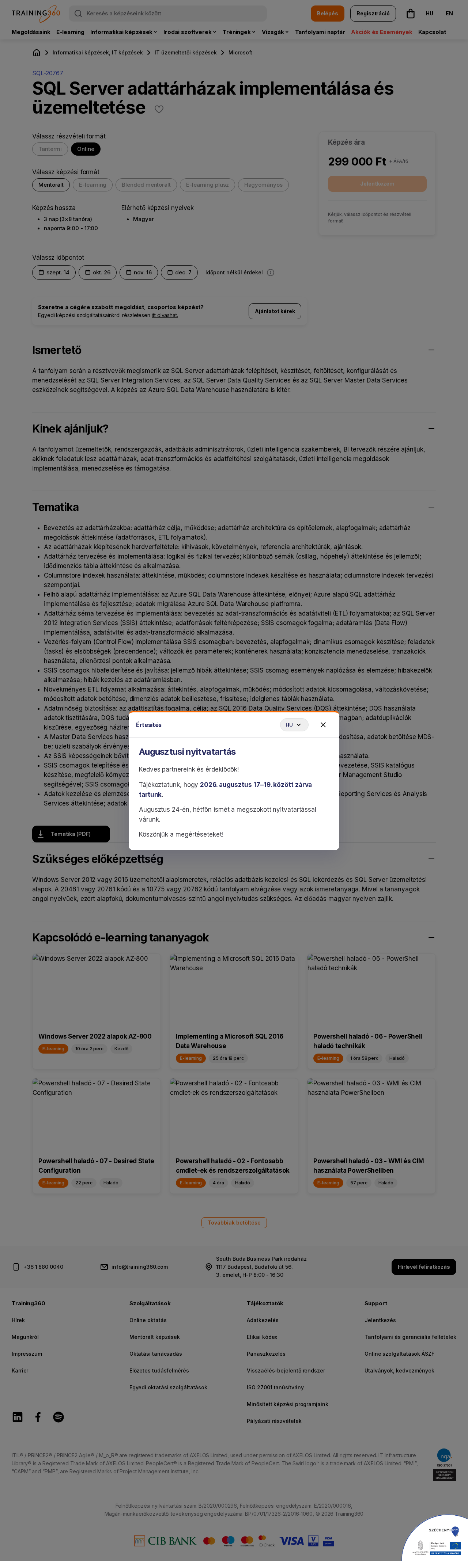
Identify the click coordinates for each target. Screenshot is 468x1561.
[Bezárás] (323, 725)
